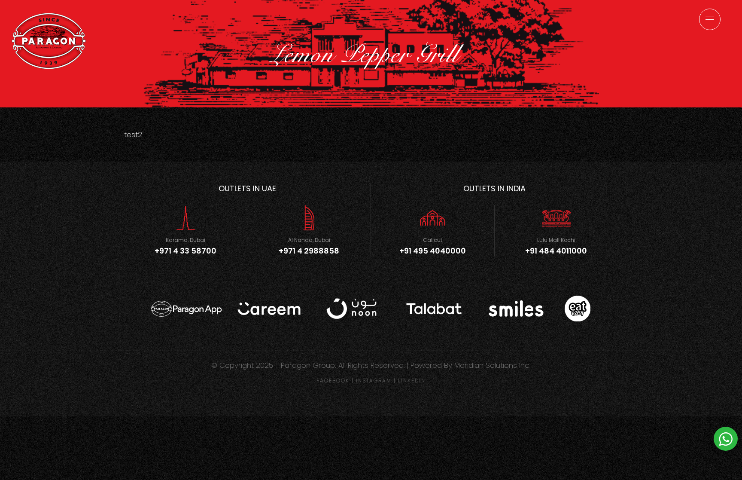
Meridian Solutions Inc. (492, 365)
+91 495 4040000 (432, 250)
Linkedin (412, 380)
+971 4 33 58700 (185, 250)
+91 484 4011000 (556, 250)
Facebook (333, 380)
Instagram (374, 380)
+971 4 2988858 (309, 250)
